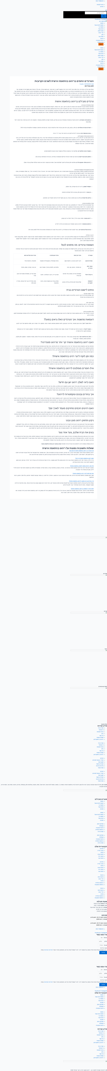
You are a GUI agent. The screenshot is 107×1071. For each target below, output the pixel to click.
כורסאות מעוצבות (99, 884)
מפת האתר (101, 767)
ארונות (102, 38)
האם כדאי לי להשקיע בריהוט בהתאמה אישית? (82, 488)
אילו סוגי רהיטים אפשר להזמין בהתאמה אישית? (82, 466)
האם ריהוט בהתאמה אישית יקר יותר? (84, 458)
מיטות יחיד (101, 856)
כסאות (102, 23)
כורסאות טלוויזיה (99, 829)
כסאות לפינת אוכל (99, 25)
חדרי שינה (101, 32)
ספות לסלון (101, 31)
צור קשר (101, 735)
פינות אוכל (101, 29)
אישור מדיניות (103, 948)
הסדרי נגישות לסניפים (98, 760)
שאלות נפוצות (100, 737)
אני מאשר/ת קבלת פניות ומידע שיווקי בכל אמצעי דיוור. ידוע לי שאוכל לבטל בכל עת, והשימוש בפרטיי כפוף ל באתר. (73, 950)
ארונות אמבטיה (100, 40)
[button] (53, 451)
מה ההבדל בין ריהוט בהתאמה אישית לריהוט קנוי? (81, 450)
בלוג (102, 733)
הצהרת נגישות (100, 764)
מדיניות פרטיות (100, 766)
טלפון (105, 941)
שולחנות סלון (100, 824)
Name (105, 937)
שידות (102, 880)
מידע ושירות (101, 42)
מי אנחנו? (101, 730)
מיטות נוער (101, 858)
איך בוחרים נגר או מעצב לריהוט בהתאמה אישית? (81, 481)
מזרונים (102, 848)
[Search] (104, 16)
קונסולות (101, 826)
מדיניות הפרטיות (48, 950)
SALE (101, 44)
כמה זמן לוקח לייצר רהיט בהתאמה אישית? (83, 473)
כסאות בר (101, 27)
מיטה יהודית (101, 850)
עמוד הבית (101, 728)
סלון (103, 34)
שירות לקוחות (100, 731)
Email (105, 945)
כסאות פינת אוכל (99, 997)
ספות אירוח (101, 831)
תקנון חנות (101, 762)
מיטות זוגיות (101, 854)
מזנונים (102, 809)
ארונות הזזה (101, 877)
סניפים (102, 758)
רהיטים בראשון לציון (99, 739)
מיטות (102, 852)
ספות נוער (101, 36)
